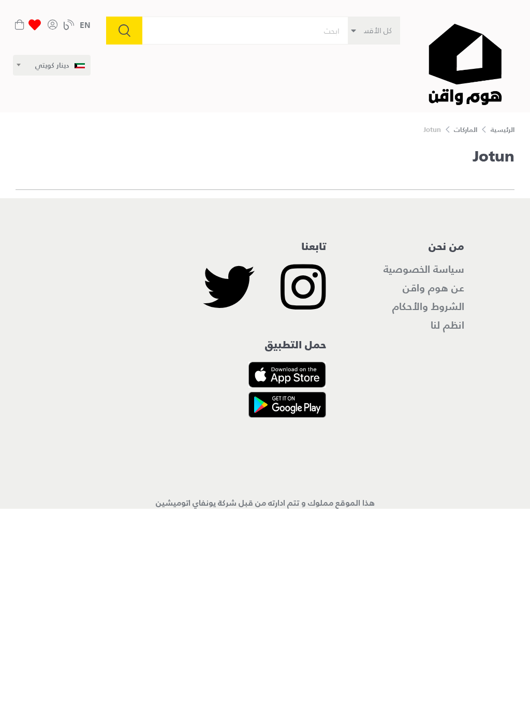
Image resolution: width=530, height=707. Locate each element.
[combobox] (52, 65)
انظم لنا (447, 325)
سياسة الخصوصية (424, 269)
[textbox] (60, 65)
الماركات (465, 129)
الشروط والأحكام (428, 306)
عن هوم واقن (433, 288)
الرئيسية (502, 129)
